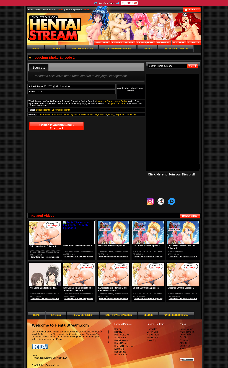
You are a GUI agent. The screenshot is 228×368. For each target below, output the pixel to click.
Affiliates (184, 340)
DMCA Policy (38, 365)
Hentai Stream (121, 340)
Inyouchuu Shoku (117, 103)
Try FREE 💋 (129, 3)
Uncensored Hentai (61, 110)
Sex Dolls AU (153, 337)
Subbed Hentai (43, 110)
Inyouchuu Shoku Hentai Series (111, 101)
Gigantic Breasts (78, 114)
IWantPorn (119, 349)
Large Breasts (100, 114)
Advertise (184, 343)
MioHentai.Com (121, 335)
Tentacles (131, 114)
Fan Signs (184, 337)
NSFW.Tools (153, 335)
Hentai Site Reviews (124, 346)
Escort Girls (152, 332)
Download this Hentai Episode (183, 256)
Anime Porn (120, 337)
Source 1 (38, 67)
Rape (118, 114)
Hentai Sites (120, 352)
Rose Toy (151, 340)
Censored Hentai (175, 251)
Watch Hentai (120, 354)
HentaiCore (120, 332)
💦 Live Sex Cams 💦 (106, 3)
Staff (182, 348)
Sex (124, 114)
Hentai (117, 329)
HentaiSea (152, 329)
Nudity (111, 114)
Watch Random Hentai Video (187, 333)
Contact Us (185, 346)
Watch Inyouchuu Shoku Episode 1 (56, 126)
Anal (53, 114)
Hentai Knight (121, 343)
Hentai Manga (186, 329)
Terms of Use (52, 365)
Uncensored (45, 114)
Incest (90, 114)
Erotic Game (63, 114)
